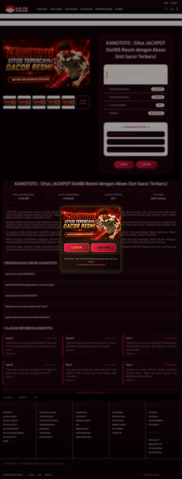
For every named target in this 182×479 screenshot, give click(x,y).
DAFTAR (103, 247)
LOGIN (77, 247)
